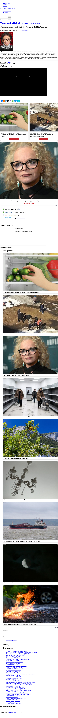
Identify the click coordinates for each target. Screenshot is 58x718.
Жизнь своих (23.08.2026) (12, 672)
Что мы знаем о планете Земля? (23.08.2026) (17, 659)
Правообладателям (11, 640)
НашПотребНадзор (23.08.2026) (14, 678)
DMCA (5, 6)
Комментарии (24, 30)
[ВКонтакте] (2, 101)
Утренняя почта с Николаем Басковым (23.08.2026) (19, 683)
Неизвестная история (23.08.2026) (14, 668)
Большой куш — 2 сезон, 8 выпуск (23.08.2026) (18, 654)
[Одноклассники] (4, 101)
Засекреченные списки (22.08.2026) (15, 687)
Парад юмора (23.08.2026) (12, 680)
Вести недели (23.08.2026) (13, 658)
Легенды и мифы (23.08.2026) (13, 676)
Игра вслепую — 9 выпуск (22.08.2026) (16, 689)
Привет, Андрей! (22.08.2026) (13, 703)
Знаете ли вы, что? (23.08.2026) (14, 663)
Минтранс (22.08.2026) (12, 697)
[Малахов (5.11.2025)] (6, 50)
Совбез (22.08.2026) (11, 691)
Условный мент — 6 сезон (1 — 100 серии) (17, 693)
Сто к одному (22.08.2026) (13, 695)
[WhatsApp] (12, 101)
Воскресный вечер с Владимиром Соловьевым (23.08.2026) (21, 652)
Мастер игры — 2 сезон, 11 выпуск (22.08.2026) (18, 690)
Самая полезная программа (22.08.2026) (16, 698)
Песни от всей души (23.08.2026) (14, 662)
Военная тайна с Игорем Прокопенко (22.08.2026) (19, 694)
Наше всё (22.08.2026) (11, 699)
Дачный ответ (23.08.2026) (13, 671)
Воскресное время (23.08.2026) (14, 656)
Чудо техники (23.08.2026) (13, 675)
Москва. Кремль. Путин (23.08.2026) (15, 655)
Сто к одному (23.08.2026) (13, 664)
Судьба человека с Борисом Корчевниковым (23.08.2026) (20, 682)
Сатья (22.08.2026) (10, 702)
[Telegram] (6, 101)
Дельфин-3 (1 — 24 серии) (13, 686)
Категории (6, 4)
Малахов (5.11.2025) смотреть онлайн (20, 23)
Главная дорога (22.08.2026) (13, 701)
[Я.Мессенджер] (19, 101)
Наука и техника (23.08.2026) (13, 670)
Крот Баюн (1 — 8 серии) (12, 660)
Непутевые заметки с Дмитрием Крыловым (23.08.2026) (20, 674)
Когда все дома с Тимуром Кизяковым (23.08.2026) (19, 684)
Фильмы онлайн (7, 3)
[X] (8, 101)
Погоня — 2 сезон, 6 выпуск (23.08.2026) (16, 651)
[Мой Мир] (15, 101)
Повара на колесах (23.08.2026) (14, 667)
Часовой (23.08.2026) (11, 679)
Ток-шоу (8, 62)
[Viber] (10, 101)
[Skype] (17, 101)
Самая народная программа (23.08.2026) (16, 666)
